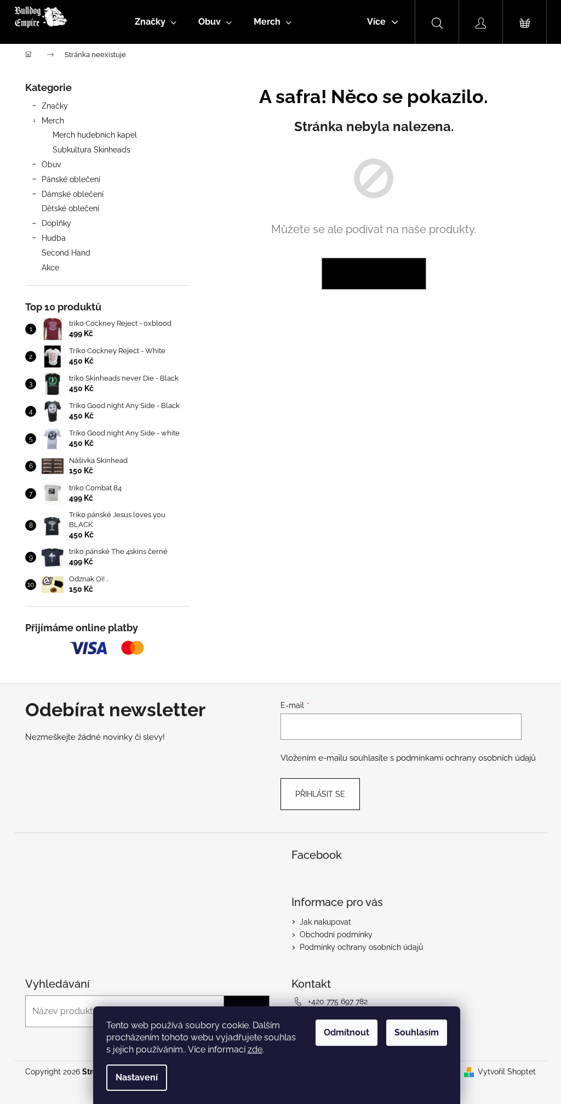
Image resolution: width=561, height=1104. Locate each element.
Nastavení (137, 1077)
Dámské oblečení (73, 194)
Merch (53, 120)
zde (255, 1049)
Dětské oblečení (70, 208)
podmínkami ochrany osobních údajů (466, 758)
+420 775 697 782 (338, 1001)
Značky (55, 105)
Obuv (51, 164)
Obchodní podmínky (336, 934)
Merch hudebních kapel (95, 135)
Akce (50, 267)
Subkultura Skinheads (91, 149)
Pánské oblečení (71, 179)
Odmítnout (346, 1032)
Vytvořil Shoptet (507, 1071)
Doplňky (56, 223)
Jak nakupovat (325, 922)
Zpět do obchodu (373, 273)
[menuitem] (155, 22)
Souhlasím (416, 1032)
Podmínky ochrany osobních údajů (361, 947)
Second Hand (66, 252)
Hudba (54, 238)
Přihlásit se (320, 794)
